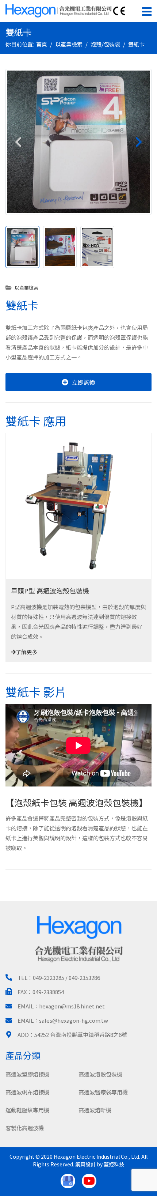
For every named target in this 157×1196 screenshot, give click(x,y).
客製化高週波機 (24, 1128)
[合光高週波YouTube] (89, 1181)
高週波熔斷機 (94, 1110)
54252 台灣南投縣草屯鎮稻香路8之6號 (80, 1034)
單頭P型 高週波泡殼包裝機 (50, 590)
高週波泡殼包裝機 (100, 1074)
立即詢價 (83, 382)
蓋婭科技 (114, 1164)
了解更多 (27, 652)
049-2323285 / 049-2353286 (66, 977)
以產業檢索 (26, 287)
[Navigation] (147, 11)
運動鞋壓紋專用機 (27, 1110)
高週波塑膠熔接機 (27, 1074)
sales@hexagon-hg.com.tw (73, 1020)
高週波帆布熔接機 (27, 1092)
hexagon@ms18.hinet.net (72, 1006)
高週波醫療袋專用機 (103, 1092)
